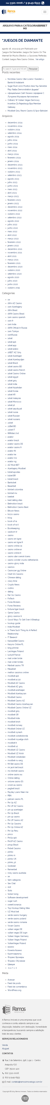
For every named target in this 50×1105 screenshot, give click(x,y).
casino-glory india (16, 563)
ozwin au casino (15, 785)
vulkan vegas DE (15, 929)
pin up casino (14, 817)
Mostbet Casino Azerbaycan (20, 704)
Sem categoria (14, 880)
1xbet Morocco (14, 402)
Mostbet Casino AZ (16, 701)
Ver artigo (40, 59)
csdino (11, 588)
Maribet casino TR (16, 665)
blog (10, 518)
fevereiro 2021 (14, 263)
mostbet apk (13, 676)
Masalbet (12, 669)
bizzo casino (13, 514)
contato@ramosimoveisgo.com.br (27, 1082)
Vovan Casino (14, 926)
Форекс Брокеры (16, 957)
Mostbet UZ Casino (16, 750)
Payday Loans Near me (18, 792)
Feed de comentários (17, 987)
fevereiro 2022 (14, 242)
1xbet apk (12, 342)
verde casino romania (17, 922)
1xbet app (12, 345)
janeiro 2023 (13, 203)
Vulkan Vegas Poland (17, 940)
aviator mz (12, 458)
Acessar (11, 980)
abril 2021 (12, 256)
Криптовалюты (15, 954)
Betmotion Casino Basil (18, 507)
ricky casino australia (17, 873)
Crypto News (13, 584)
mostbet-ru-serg (15, 760)
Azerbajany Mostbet (17, 468)
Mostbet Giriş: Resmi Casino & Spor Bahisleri (28, 111)
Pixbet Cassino (14, 848)
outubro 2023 (14, 172)
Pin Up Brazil (13, 813)
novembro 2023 (15, 168)
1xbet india (12, 384)
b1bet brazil (13, 479)
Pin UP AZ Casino (15, 806)
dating (10, 591)
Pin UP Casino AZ (15, 820)
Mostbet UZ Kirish (16, 753)
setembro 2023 (15, 175)
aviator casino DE (15, 444)
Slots (10, 890)
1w (9, 300)
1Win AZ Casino (15, 303)
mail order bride (15, 658)
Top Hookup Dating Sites (19, 908)
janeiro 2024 (13, 161)
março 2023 (13, 196)
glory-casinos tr (15, 616)
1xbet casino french (16, 370)
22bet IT (11, 430)
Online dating (14, 778)
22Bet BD (12, 426)
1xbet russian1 (14, 419)
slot (9, 887)
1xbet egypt (13, 377)
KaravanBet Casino (16, 641)
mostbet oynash (15, 732)
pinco (10, 834)
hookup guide (14, 623)
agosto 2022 (13, 221)
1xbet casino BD (15, 366)
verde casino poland (17, 918)
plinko (10, 852)
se (9, 876)
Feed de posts (14, 983)
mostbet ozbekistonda (18, 736)
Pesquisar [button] (33, 69)
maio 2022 (12, 231)
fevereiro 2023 (14, 200)
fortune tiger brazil (16, 609)
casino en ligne (14, 539)
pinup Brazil (13, 845)
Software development (18, 897)
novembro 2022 (15, 210)
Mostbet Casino (15, 697)
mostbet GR (13, 714)
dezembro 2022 (15, 207)
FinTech (11, 598)
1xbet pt (11, 405)
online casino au (15, 774)
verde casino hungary (17, 915)
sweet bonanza (14, 905)
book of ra (12, 521)
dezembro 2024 (15, 122)
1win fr (10, 321)
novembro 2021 (15, 252)
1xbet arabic (13, 349)
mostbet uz (13, 746)
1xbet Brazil (13, 363)
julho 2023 (12, 182)
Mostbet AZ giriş (15, 686)
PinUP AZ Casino (15, 841)
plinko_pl (12, 862)
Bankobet (12, 482)
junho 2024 (13, 144)
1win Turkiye (13, 331)
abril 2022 (12, 235)
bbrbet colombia (15, 489)
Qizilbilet (12, 866)
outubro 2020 (14, 270)
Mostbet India (14, 718)
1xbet (10, 338)
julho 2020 (12, 281)
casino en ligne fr (15, 542)
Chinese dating (14, 577)
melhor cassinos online (18, 672)
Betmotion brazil (15, 504)
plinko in (11, 855)
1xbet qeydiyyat (15, 409)
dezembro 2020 (15, 267)
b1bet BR (12, 475)
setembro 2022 (15, 217)
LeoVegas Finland (16, 651)
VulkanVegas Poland (17, 943)
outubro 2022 (14, 214)
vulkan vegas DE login (17, 933)
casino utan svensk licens (19, 556)
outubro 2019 (14, 288)
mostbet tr (12, 743)
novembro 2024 (15, 126)
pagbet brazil (14, 788)
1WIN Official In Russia (17, 328)
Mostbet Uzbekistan (16, 757)
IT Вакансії (12, 637)
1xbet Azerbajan (15, 356)
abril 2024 (12, 151)
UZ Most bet (13, 912)
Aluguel (5, 1048)
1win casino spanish (16, 317)
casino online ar (15, 549)
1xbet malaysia (14, 398)
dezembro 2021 (15, 249)
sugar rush (12, 901)
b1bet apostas (14, 472)
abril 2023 (12, 193)
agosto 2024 (13, 136)
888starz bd (13, 433)
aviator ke (12, 454)
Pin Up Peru (13, 831)
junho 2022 (13, 228)
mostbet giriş (13, 711)
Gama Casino (14, 613)
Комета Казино (15, 950)
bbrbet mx (12, 493)
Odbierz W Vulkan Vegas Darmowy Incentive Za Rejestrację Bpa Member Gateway (24, 103)
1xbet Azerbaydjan (16, 359)
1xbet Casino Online (16, 373)
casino (10, 535)
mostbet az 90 (14, 679)
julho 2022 (12, 224)
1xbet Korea (13, 391)
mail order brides (15, 662)
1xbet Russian (14, 416)
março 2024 (13, 154)
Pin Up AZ (12, 802)
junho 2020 (13, 284)
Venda (5, 1045)
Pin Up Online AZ (15, 827)
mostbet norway (15, 725)
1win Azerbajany (15, 307)
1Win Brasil (12, 310)
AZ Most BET (13, 465)
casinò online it (14, 553)
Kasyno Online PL (15, 644)
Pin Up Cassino (14, 824)
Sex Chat (11, 883)
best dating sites (15, 500)
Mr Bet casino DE (15, 764)
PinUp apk (12, 838)
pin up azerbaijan (15, 810)
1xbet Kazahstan (15, 387)
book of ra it (13, 525)
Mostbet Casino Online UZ (19, 708)
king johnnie (13, 648)
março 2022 (13, 239)
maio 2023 (12, 189)
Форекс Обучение (16, 961)
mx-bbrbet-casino (16, 771)
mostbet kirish (14, 722)
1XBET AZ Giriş (14, 352)
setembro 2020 (15, 274)
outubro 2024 (14, 129)
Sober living (13, 894)
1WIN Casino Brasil (16, 314)
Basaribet (12, 486)
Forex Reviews (14, 606)
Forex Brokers (14, 602)
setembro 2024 (15, 133)
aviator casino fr (15, 447)
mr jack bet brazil (15, 767)
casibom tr (12, 532)
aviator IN (12, 451)
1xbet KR (11, 394)
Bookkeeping (14, 528)
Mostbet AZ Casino (16, 683)
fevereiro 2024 (14, 158)
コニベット (12, 968)
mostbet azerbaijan (16, 690)
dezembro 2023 (15, 165)
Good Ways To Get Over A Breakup (24, 620)
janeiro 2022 (13, 245)
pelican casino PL (15, 799)
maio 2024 (12, 147)
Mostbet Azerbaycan (17, 693)
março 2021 (13, 260)
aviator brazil (13, 440)
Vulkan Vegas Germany (18, 936)
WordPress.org (14, 990)
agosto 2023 (13, 179)
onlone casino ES (15, 781)
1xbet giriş (12, 381)
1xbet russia (13, 412)
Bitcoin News (13, 511)
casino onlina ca (15, 546)
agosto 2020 (13, 277)
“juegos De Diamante (22, 40)
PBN (9, 795)
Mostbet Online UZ (16, 729)
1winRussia (12, 335)
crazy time (12, 581)
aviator (10, 437)
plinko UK (12, 859)
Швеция (11, 964)
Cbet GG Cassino (15, 574)
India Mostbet (14, 627)
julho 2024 (12, 140)
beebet (11, 497)
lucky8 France (14, 655)
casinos (11, 567)
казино (11, 947)
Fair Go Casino (14, 595)
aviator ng (12, 461)
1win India (12, 324)
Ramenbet (12, 869)
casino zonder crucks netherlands (23, 560)
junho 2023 (13, 186)
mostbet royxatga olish (18, 739)
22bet (10, 423)
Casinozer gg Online (17, 570)
